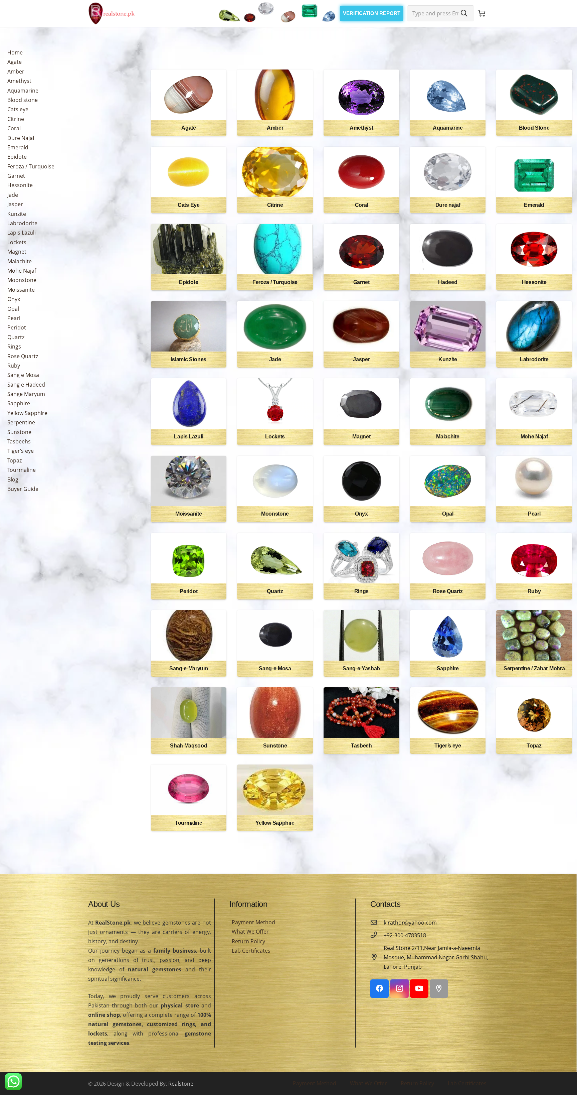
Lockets (16, 242)
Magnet (16, 251)
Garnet (16, 175)
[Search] (464, 13)
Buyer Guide (22, 489)
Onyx (13, 299)
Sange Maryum (26, 394)
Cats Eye (188, 205)
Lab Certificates (251, 950)
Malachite (19, 261)
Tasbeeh (361, 745)
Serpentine (21, 422)
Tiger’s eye (20, 450)
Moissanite (21, 289)
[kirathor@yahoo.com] (377, 922)
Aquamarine (22, 90)
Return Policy (248, 941)
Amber (15, 71)
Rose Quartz (22, 356)
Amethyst (19, 81)
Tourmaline (21, 469)
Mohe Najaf (21, 270)
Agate (14, 61)
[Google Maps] (439, 988)
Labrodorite (22, 223)
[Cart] (481, 13)
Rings (14, 346)
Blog (12, 479)
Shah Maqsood (188, 745)
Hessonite (20, 185)
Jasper (15, 204)
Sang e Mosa (23, 375)
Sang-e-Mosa (275, 668)
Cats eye (17, 109)
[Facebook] (379, 988)
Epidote (17, 156)
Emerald (17, 147)
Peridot (16, 327)
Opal (13, 308)
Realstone (180, 1083)
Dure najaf (447, 205)
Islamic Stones (189, 359)
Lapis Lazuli (21, 232)
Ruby (13, 365)
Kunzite (16, 214)
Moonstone (21, 280)
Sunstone (19, 432)
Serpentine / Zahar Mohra (534, 668)
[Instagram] (399, 988)
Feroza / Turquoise (30, 166)
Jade (12, 194)
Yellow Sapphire (27, 413)
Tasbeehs (19, 441)
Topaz (14, 460)
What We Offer (250, 931)
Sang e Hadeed (26, 384)
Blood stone (22, 100)
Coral (14, 128)
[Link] (111, 13)
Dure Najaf (20, 138)
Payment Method (253, 922)
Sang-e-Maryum (188, 668)
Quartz (15, 337)
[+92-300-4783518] (377, 935)
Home (15, 52)
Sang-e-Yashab (361, 668)
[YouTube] (419, 988)
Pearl (13, 318)
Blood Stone (534, 128)
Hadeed (447, 282)
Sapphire (18, 403)
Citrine (15, 119)
